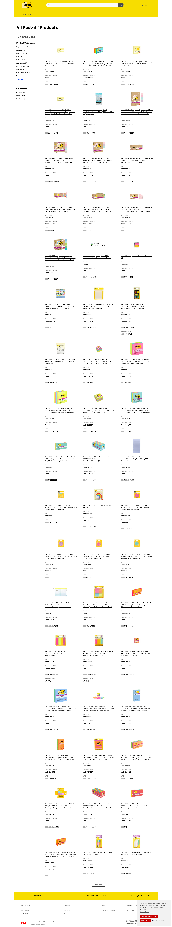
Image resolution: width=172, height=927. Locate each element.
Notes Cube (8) (21, 60)
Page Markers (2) (21, 63)
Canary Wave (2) (21, 92)
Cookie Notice (144, 912)
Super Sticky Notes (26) (23, 73)
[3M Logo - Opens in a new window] (27, 4)
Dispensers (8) (20, 50)
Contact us (37, 896)
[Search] (121, 5)
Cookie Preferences (52, 922)
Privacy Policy (42, 922)
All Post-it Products (27, 914)
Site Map (66, 914)
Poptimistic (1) (20, 99)
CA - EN (143, 5)
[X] (127, 910)
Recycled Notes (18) (22, 66)
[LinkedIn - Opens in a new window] (132, 910)
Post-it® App (25, 910)
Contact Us (67, 910)
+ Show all (19, 79)
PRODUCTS (26, 14)
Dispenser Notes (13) (22, 47)
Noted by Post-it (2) (22, 53)
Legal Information (33, 922)
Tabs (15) (19, 76)
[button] (158, 920)
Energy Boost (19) (21, 96)
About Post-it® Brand (108, 910)
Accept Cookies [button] (145, 920)
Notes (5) (19, 56)
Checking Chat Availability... (141, 896)
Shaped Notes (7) (21, 69)
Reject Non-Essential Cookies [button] (148, 916)
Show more (98, 884)
